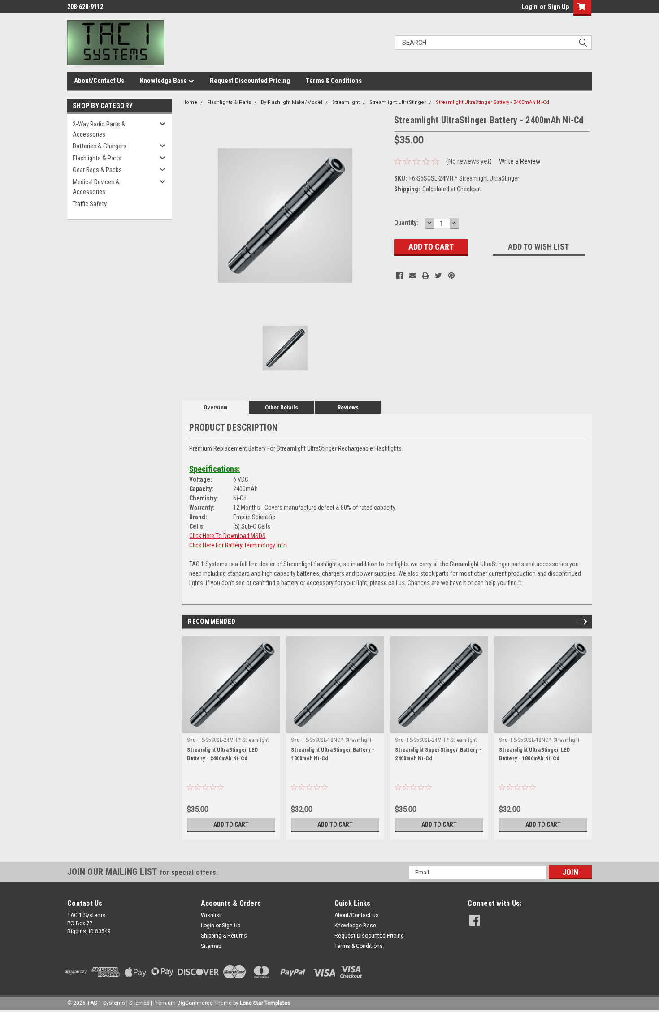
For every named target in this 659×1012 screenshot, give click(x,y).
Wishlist (211, 915)
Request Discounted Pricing (250, 81)
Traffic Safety (90, 204)
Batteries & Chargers (99, 146)
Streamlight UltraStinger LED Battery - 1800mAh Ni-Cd (534, 754)
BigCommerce (195, 1003)
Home (189, 102)
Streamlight (346, 102)
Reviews (348, 407)
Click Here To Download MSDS (227, 535)
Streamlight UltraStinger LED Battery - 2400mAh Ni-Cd (222, 754)
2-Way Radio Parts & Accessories (99, 129)
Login (530, 6)
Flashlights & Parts (97, 158)
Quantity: (406, 222)
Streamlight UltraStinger (397, 102)
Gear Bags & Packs (97, 170)
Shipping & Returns (224, 936)
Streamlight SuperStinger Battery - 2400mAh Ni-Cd (438, 754)
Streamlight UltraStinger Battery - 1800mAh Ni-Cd (332, 754)
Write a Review (520, 161)
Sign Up (558, 6)
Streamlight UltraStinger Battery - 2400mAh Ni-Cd (492, 102)
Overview (215, 407)
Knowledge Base (164, 81)
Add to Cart (231, 824)
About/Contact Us (99, 81)
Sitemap (211, 946)
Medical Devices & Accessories (96, 187)
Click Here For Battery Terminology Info (238, 545)
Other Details (281, 407)
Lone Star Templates (265, 1003)
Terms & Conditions (334, 81)
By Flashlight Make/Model (291, 102)
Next (586, 622)
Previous (578, 622)
